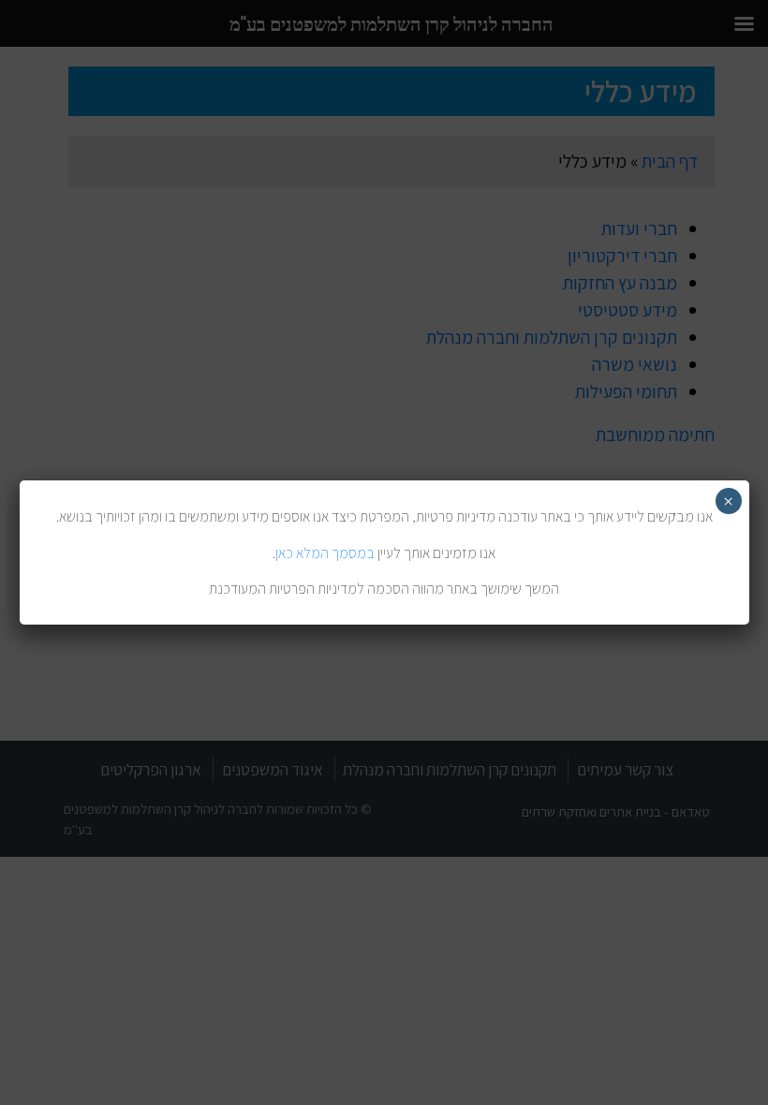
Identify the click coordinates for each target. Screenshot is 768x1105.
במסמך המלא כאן (325, 553)
